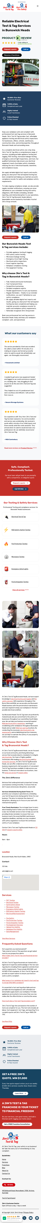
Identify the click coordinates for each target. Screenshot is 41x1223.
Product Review (27, 448)
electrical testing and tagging (21, 699)
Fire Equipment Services (14, 925)
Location (6, 852)
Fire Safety (10, 918)
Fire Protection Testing (19, 544)
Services (5, 1162)
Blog (3, 1168)
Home (4, 1159)
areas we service (10, 773)
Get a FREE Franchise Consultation (17, 1124)
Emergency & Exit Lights (20, 569)
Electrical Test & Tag (19, 517)
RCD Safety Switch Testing (21, 530)
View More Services (8, 938)
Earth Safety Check (13, 905)
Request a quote (10, 49)
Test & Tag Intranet (8, 1198)
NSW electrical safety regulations (13, 723)
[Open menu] (37, 6)
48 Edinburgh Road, (9, 1191)
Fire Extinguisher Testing (20, 582)
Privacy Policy (28, 1212)
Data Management (12, 931)
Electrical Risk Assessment (15, 914)
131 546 (10, 1185)
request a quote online (14, 830)
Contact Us (6, 1173)
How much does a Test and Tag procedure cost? (18, 1001)
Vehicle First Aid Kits (13, 927)
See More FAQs (7, 1021)
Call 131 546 (19, 489)
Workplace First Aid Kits (14, 929)
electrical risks (7, 757)
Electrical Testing (12, 902)
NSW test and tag (22, 728)
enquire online (23, 773)
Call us (25, 49)
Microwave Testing (18, 557)
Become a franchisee (11, 55)
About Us (5, 1171)
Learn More (19, 1093)
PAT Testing (10, 900)
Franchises (5, 1165)
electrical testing (25, 759)
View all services (18, 590)
